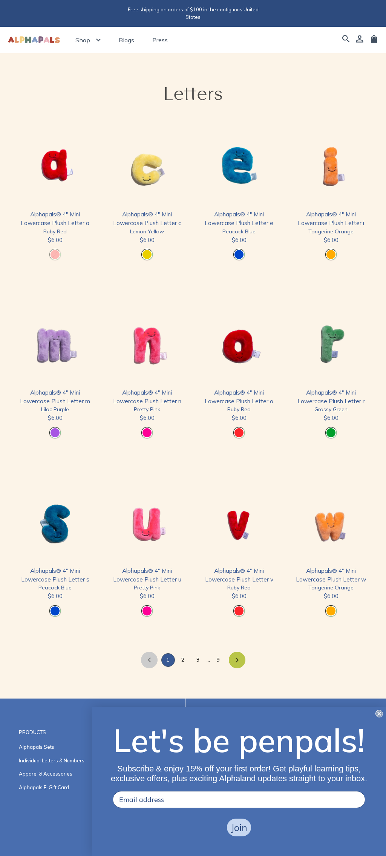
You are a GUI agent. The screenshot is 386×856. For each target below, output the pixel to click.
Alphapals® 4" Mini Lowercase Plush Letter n (147, 397)
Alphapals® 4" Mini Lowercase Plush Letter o (239, 397)
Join (239, 827)
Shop (82, 40)
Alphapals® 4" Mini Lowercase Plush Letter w (331, 575)
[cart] (373, 41)
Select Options (55, 274)
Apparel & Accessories (45, 774)
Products (32, 732)
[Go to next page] (237, 660)
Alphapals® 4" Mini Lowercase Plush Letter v (239, 575)
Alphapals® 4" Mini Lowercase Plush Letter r (331, 397)
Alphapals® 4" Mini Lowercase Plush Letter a (55, 218)
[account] (359, 40)
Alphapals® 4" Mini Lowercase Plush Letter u (147, 575)
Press (160, 40)
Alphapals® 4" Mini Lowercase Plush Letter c (147, 218)
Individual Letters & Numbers (51, 760)
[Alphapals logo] (34, 40)
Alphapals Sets (36, 747)
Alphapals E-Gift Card (44, 787)
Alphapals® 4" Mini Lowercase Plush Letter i (331, 218)
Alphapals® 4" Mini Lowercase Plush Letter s (55, 575)
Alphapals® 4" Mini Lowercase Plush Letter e (239, 218)
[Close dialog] (379, 713)
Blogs (126, 40)
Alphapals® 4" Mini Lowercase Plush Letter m (55, 397)
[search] (346, 40)
